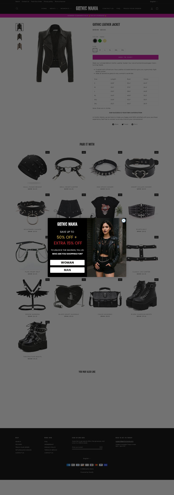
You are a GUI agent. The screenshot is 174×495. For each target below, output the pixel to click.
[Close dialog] (123, 220)
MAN (67, 270)
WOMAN (67, 262)
